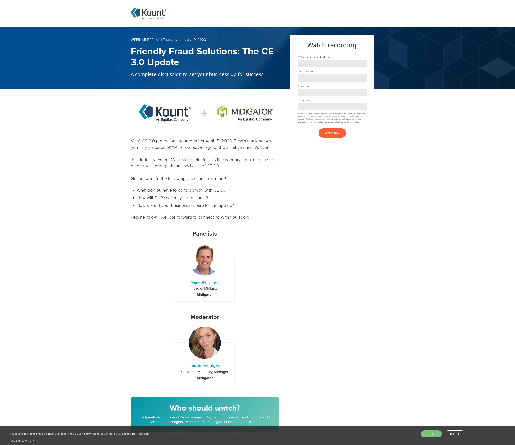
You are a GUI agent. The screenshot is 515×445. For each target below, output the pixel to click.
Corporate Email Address (314, 57)
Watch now (332, 133)
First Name (305, 71)
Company (304, 100)
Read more (143, 433)
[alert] (257, 435)
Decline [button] (455, 433)
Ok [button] (431, 433)
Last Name (305, 86)
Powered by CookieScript (22, 441)
